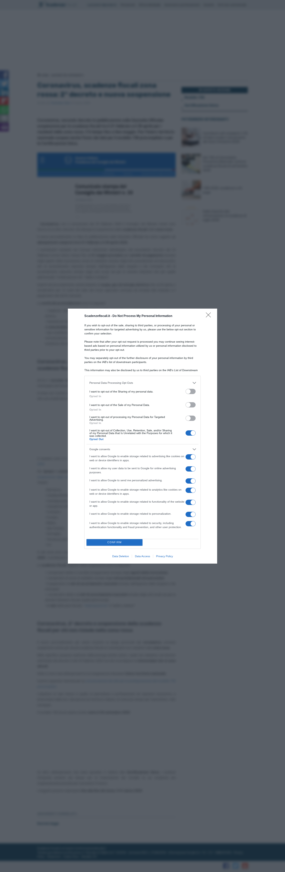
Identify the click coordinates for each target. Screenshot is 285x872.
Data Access (142, 556)
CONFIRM (114, 542)
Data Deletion (120, 556)
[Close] (209, 316)
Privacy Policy (164, 556)
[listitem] (142, 383)
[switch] (191, 391)
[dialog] (142, 436)
